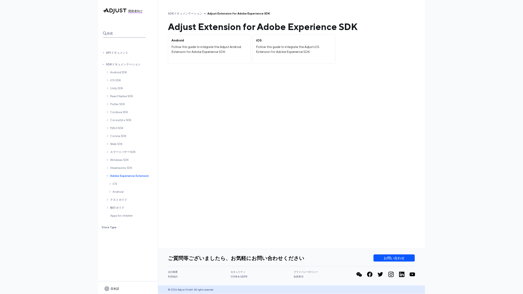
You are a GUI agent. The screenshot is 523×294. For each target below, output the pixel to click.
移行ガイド (117, 207)
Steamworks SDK (121, 167)
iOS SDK (115, 80)
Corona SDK (118, 136)
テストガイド (118, 199)
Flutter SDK (117, 104)
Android (118, 191)
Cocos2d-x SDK (120, 120)
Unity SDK (116, 88)
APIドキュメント (117, 52)
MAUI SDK (116, 128)
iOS (115, 183)
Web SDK (116, 144)
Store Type (109, 227)
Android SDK (118, 72)
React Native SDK (121, 96)
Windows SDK (119, 159)
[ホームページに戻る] (115, 11)
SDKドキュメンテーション (123, 64)
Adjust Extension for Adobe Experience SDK (238, 13)
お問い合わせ (394, 258)
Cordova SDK (119, 112)
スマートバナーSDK (123, 152)
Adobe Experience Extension (129, 175)
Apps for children (121, 215)
